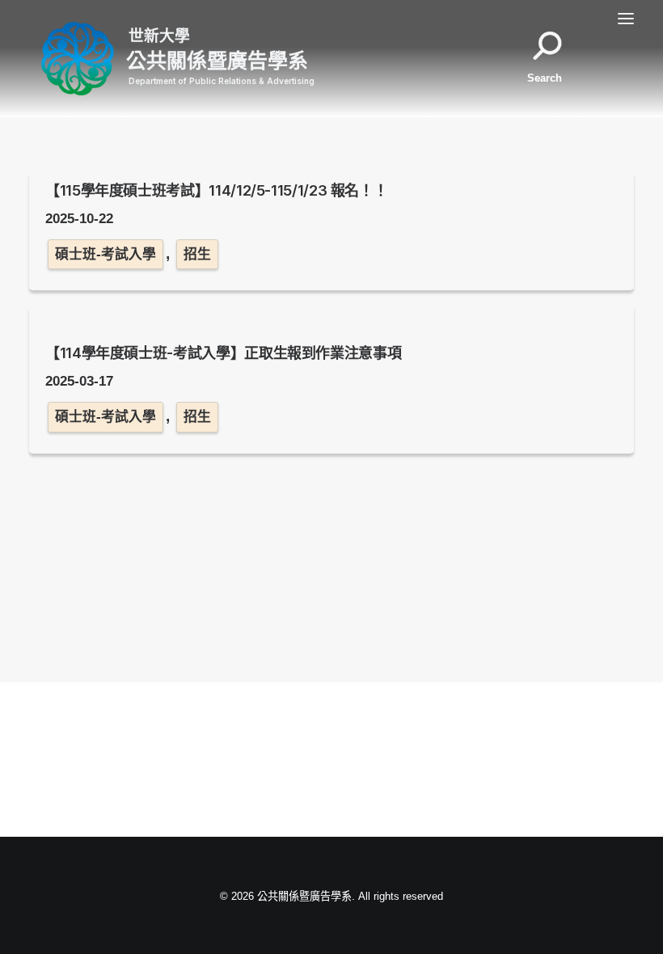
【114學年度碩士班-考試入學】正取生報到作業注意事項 (223, 352)
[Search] (552, 59)
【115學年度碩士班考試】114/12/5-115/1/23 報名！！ (216, 190)
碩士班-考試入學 (105, 254)
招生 (197, 254)
